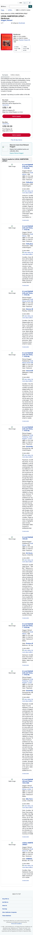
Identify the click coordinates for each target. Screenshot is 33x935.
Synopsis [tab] (5, 75)
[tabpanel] (16, 86)
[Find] (30, 6)
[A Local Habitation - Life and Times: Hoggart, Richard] (12, 779)
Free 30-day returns (16, 140)
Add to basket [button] (16, 116)
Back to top (16, 894)
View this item (5, 105)
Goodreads (22, 23)
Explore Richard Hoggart (16, 153)
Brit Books (29, 553)
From (17, 48)
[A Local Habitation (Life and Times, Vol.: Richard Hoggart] (12, 291)
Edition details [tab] (15, 75)
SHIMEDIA (29, 859)
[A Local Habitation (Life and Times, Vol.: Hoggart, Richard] (12, 164)
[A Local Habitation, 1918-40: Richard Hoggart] (12, 537)
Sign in (25, 2)
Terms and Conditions (16, 923)
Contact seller (25, 220)
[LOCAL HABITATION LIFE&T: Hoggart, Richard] (12, 843)
